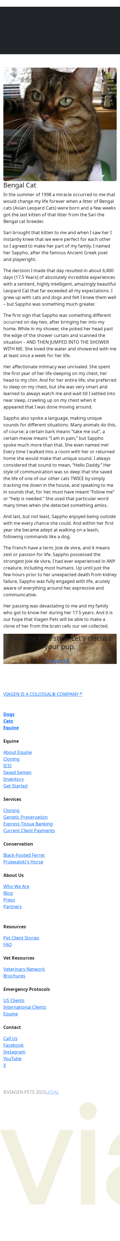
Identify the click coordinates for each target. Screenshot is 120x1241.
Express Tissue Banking (28, 824)
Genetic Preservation (25, 817)
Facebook (13, 1045)
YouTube (12, 1058)
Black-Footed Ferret (24, 855)
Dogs (9, 714)
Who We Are (16, 886)
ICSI (7, 766)
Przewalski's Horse (23, 862)
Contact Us (58, 661)
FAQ (7, 944)
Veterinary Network (24, 969)
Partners (12, 906)
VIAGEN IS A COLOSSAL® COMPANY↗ (43, 694)
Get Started (15, 786)
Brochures (14, 976)
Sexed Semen (17, 772)
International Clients (24, 1007)
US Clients (14, 1000)
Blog (8, 893)
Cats (8, 721)
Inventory (13, 779)
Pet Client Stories (21, 938)
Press (9, 900)
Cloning (11, 759)
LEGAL (52, 1092)
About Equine (17, 752)
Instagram (14, 1052)
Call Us (10, 1038)
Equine (11, 728)
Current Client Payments (29, 830)
